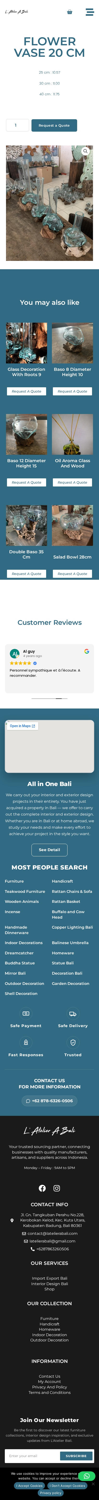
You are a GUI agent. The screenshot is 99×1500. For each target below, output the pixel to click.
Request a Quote (54, 125)
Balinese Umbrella (70, 943)
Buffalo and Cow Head (68, 915)
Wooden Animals (22, 901)
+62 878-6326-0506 (52, 1100)
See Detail (49, 850)
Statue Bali (63, 963)
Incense (12, 912)
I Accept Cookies (29, 1486)
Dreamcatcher (19, 953)
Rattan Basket (66, 901)
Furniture (14, 881)
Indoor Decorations (24, 943)
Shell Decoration (21, 993)
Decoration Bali (67, 973)
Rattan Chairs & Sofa (72, 891)
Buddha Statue (20, 963)
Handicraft (62, 881)
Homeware (63, 953)
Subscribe (76, 1456)
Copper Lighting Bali (72, 927)
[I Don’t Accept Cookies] (93, 1483)
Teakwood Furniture (25, 891)
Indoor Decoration (49, 1335)
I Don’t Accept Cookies (67, 1486)
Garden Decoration (70, 983)
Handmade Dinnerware (17, 930)
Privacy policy (50, 1493)
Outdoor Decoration (24, 983)
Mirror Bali (15, 973)
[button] (85, 151)
